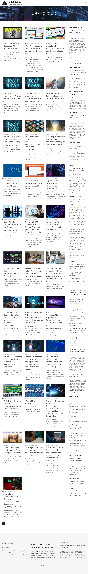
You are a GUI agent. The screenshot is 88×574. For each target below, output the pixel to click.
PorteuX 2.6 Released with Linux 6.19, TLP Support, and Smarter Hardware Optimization (12, 362)
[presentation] (12, 33)
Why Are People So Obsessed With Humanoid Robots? (11, 46)
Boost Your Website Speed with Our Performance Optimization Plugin (76, 232)
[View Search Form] (85, 3)
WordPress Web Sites (8, 543)
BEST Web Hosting (75, 112)
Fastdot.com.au (76, 63)
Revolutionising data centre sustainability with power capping (12, 139)
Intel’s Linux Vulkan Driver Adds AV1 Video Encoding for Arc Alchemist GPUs (77, 493)
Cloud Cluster (74, 143)
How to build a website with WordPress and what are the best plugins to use (55, 48)
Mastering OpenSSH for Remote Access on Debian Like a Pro (55, 95)
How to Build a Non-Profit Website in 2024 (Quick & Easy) (76, 33)
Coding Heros (74, 396)
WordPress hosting (35, 65)
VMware (34, 551)
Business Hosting (75, 196)
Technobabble (74, 67)
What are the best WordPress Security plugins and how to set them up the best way (34, 48)
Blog (71, 165)
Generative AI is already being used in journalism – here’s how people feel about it (77, 330)
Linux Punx (73, 261)
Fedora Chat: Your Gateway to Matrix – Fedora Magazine (12, 183)
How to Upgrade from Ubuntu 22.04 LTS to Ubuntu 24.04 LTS (77, 351)
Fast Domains (74, 346)
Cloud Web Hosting (76, 91)
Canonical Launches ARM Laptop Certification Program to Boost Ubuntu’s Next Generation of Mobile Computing (55, 408)
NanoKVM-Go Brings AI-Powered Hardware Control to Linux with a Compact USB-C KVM (34, 318)
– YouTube (72, 400)
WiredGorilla (64, 542)
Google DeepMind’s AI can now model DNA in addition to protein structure (77, 72)
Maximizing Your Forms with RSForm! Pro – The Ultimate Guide (77, 202)
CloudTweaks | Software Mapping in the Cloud (12, 224)
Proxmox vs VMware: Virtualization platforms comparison (76, 461)
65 (17, 523)
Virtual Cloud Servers (75, 455)
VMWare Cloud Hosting (36, 541)
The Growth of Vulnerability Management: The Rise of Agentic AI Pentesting (54, 362)
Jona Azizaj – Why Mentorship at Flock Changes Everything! (12, 450)
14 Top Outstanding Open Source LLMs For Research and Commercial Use (77, 267)
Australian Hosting (74, 286)
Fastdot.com (75, 61)
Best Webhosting (75, 27)
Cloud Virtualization (9, 41)
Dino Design (73, 440)
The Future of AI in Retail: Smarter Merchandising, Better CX (76, 435)
